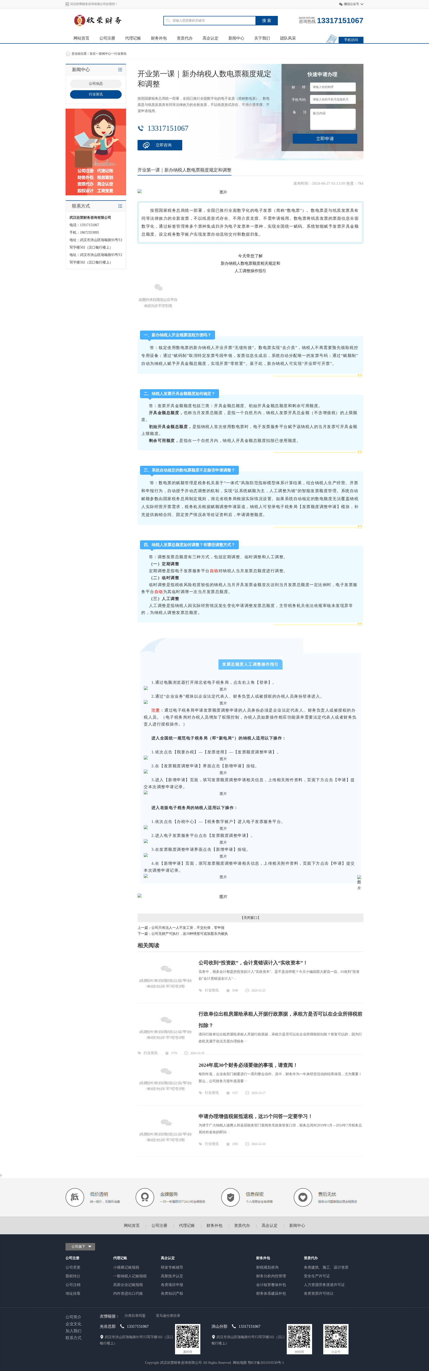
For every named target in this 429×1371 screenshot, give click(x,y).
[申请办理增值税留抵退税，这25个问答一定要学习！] (165, 1148)
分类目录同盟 (135, 1316)
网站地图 (240, 1363)
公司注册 (107, 38)
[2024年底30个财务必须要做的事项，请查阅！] (165, 1097)
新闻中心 (236, 38)
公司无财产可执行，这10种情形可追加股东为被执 (189, 934)
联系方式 (73, 1338)
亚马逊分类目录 (168, 1316)
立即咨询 (164, 145)
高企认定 (210, 38)
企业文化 (73, 1324)
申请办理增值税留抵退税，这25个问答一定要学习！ (256, 1116)
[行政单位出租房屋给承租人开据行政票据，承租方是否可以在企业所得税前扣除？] (165, 1046)
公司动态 (96, 84)
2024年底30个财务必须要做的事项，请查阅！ (248, 1065)
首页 (93, 53)
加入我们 (73, 1331)
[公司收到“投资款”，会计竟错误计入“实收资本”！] (165, 994)
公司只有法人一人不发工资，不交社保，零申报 (187, 928)
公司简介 (73, 1317)
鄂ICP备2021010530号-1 (266, 1363)
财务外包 (159, 38)
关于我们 (262, 38)
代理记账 (133, 38)
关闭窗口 (250, 918)
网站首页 (81, 38)
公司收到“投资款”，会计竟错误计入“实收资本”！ (253, 962)
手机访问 (351, 40)
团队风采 (288, 38)
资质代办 (185, 38)
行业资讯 (120, 53)
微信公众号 (351, 4)
